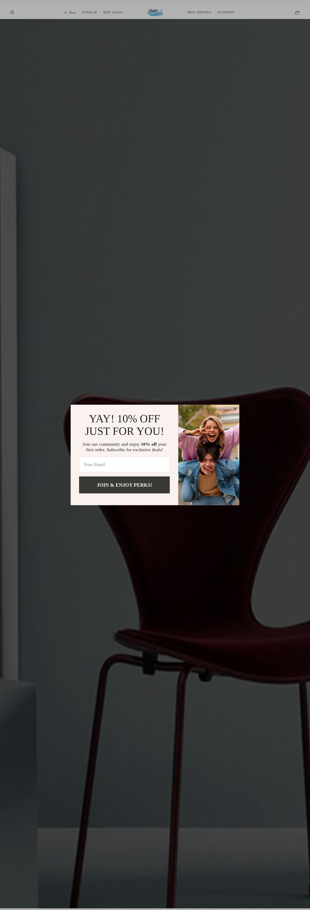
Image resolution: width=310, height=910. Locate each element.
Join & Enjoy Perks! (124, 485)
